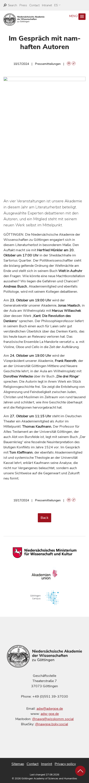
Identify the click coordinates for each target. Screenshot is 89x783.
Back (45, 517)
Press (23, 5)
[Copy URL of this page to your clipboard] (74, 63)
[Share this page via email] (69, 63)
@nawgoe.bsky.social (51, 724)
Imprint (46, 764)
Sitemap (17, 764)
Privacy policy (65, 764)
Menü (74, 16)
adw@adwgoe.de (50, 708)
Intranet (47, 5)
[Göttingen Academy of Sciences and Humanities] (23, 19)
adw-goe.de (50, 713)
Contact (34, 5)
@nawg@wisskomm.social (53, 719)
